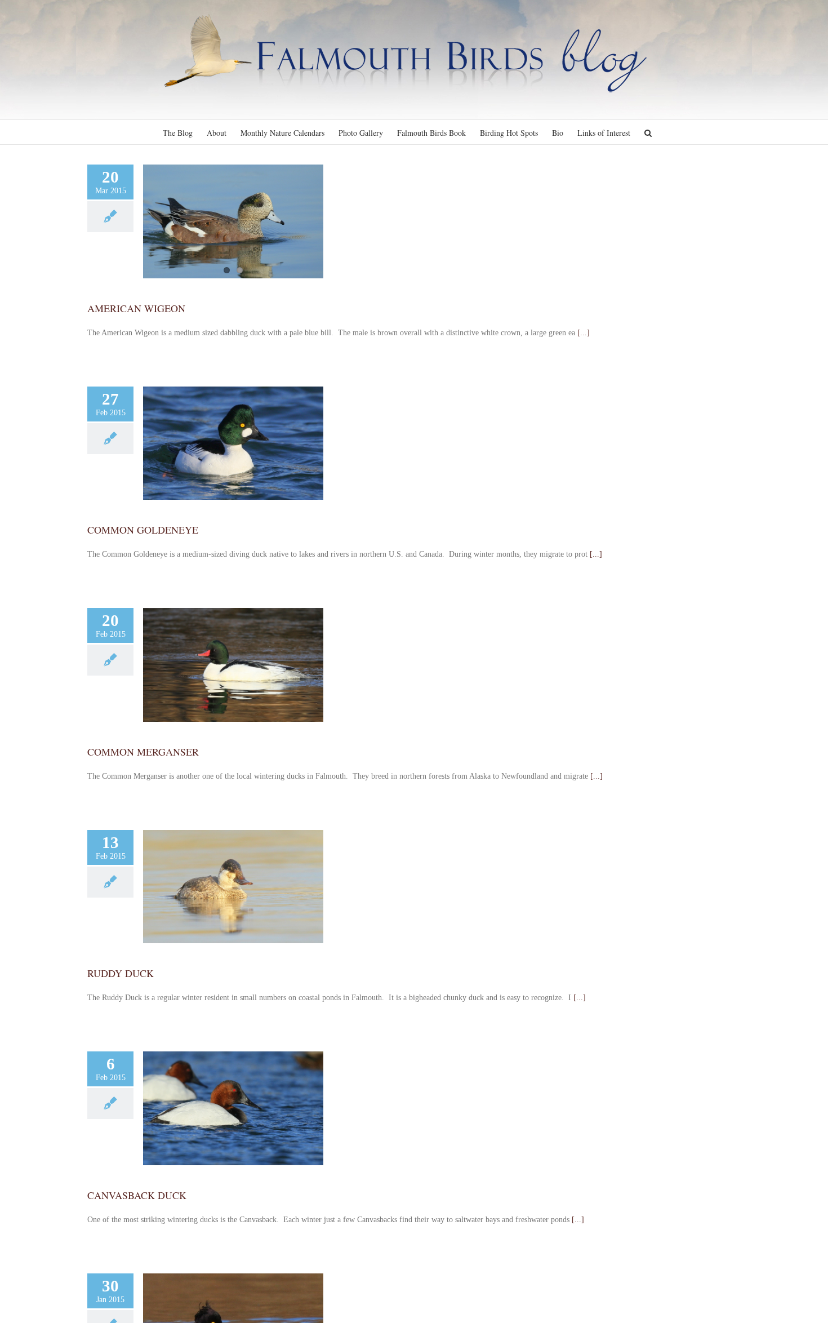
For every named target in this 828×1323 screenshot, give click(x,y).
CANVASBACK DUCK (136, 1195)
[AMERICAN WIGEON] (233, 221)
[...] (583, 332)
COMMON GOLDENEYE (142, 529)
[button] (648, 132)
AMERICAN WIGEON (136, 308)
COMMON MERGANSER (143, 751)
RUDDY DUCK (120, 973)
